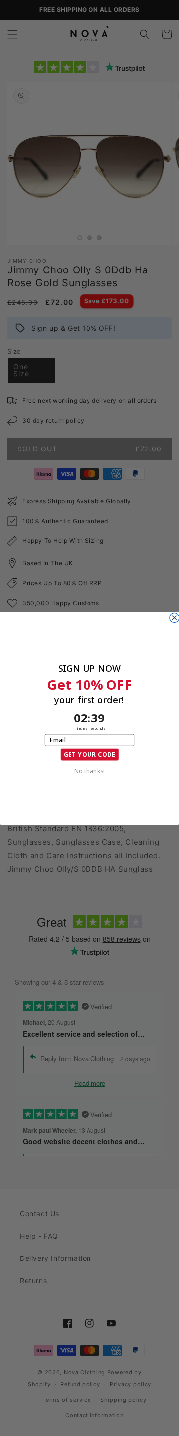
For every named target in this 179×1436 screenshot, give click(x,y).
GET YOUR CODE (90, 754)
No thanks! (89, 770)
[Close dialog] (174, 617)
